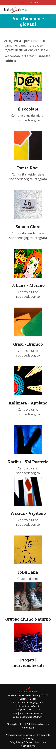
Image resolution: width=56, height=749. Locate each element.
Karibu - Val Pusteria (28, 461)
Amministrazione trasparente (20, 734)
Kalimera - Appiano (28, 403)
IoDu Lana (28, 572)
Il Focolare (28, 109)
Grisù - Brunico (28, 344)
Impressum (40, 742)
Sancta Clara (28, 226)
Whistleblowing (28, 745)
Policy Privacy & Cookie (21, 742)
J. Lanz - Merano (28, 285)
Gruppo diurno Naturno (28, 619)
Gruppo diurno (28, 579)
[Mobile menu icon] (50, 10)
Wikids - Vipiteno (28, 513)
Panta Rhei (28, 167)
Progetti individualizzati (28, 662)
